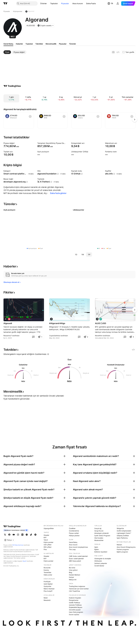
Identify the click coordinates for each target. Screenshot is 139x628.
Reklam (119, 545)
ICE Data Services (17, 545)
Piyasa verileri (74, 533)
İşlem (96, 547)
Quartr (24, 561)
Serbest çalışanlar (100, 563)
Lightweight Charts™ (124, 533)
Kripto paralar (48, 542)
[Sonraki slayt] (134, 309)
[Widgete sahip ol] (118, 52)
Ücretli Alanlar (99, 566)
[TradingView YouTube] (13, 534)
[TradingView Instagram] (18, 534)
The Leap (72, 549)
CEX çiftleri (47, 545)
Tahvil (46, 540)
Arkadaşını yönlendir (101, 533)
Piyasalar (65, 3)
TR (112, 3)
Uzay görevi (73, 570)
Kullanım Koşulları (75, 598)
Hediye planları (74, 535)
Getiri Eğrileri (48, 584)
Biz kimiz (72, 568)
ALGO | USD (100, 323)
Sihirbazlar (98, 561)
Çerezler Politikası (75, 605)
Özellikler (72, 528)
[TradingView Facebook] (9, 534)
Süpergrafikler (49, 528)
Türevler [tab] (72, 44)
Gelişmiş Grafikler (123, 535)
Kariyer (71, 577)
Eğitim (96, 549)
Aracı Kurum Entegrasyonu (126, 547)
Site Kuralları (98, 538)
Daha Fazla (91, 3)
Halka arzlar (48, 575)
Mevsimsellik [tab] (51, 44)
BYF (45, 537)
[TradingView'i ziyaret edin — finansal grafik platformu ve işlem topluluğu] (12, 86)
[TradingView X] (5, 534)
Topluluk (54, 3)
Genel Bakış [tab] (8, 44)
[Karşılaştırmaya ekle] (30, 116)
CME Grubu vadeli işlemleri (78, 556)
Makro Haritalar (49, 589)
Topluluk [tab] (29, 44)
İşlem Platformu (122, 538)
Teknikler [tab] (39, 44)
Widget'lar (120, 528)
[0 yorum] (33, 337)
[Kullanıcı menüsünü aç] (118, 3)
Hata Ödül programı (76, 612)
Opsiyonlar (47, 586)
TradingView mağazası (77, 586)
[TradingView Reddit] (35, 534)
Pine (45, 549)
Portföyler (47, 581)
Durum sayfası (74, 614)
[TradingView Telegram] (26, 534)
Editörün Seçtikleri (100, 552)
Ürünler (43, 3)
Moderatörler (98, 540)
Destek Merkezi (74, 575)
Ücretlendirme (74, 531)
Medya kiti (72, 580)
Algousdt (7, 323)
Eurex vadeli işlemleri (76, 558)
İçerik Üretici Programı (102, 535)
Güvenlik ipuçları (75, 610)
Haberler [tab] (19, 44)
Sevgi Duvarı (98, 531)
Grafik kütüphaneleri (124, 531)
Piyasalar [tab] (62, 44)
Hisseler (46, 535)
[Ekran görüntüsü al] (113, 52)
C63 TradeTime (74, 591)
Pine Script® (48, 591)
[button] (48, 3)
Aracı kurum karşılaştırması (78, 547)
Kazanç (46, 570)
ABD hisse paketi (75, 561)
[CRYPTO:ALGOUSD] (51, 319)
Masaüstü (47, 600)
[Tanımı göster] (16, 143)
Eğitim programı (122, 552)
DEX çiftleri (47, 547)
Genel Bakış (73, 542)
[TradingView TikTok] (31, 534)
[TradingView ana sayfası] (5, 3)
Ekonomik (47, 568)
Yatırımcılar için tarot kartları (79, 589)
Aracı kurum (77, 3)
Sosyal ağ (97, 528)
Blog (70, 572)
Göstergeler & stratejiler (102, 558)
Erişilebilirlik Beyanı (75, 607)
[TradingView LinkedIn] (22, 534)
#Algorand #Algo (57, 323)
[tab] (7, 52)
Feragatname (73, 600)
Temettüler (47, 572)
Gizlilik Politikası (74, 602)
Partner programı (123, 549)
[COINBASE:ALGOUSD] (5, 319)
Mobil (45, 598)
